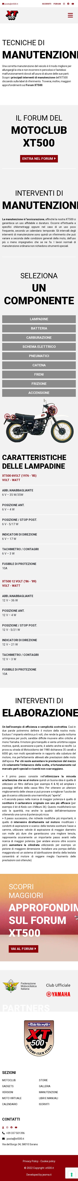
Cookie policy (47, 1161)
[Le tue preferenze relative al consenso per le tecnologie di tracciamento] (71, 1174)
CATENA (39, 365)
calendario (9, 1104)
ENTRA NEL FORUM (38, 158)
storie (43, 1080)
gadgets (8, 1086)
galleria (44, 1086)
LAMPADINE (39, 319)
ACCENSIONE (39, 393)
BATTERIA (39, 328)
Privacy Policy (31, 1161)
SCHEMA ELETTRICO (39, 347)
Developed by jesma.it (39, 1174)
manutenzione (48, 1092)
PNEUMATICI (39, 356)
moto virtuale (12, 1098)
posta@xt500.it (15, 1138)
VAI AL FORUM (22, 949)
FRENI (39, 374)
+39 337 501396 (15, 1133)
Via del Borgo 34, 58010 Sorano (20, 1144)
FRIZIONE (39, 384)
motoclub (9, 1080)
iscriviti (44, 1104)
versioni (7, 1092)
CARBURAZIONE (39, 337)
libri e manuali (48, 1098)
